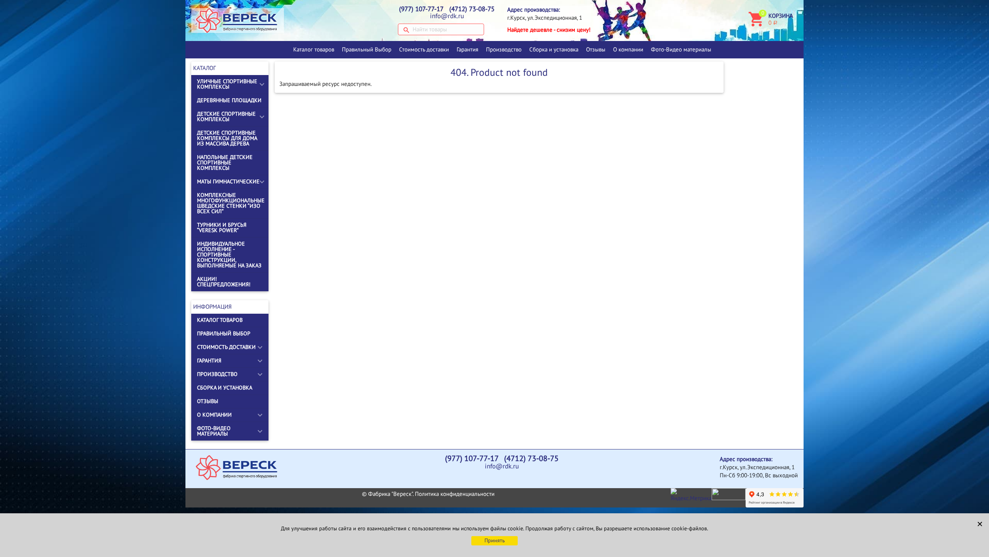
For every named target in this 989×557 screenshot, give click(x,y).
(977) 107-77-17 (421, 9)
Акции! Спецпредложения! (223, 282)
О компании (628, 49)
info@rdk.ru (447, 16)
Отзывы (595, 49)
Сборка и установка (553, 49)
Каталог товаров (313, 49)
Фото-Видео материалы (681, 49)
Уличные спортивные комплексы (227, 84)
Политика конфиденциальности (454, 493)
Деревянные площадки (229, 100)
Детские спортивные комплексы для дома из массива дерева (227, 138)
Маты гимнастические (228, 181)
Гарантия (467, 49)
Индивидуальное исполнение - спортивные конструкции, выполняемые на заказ (229, 255)
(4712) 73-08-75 (471, 9)
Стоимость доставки (424, 49)
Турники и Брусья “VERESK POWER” (221, 228)
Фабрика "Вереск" (390, 493)
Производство (504, 49)
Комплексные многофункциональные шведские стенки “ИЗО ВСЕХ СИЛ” (231, 203)
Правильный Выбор (366, 49)
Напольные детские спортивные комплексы (225, 162)
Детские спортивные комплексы (226, 117)
